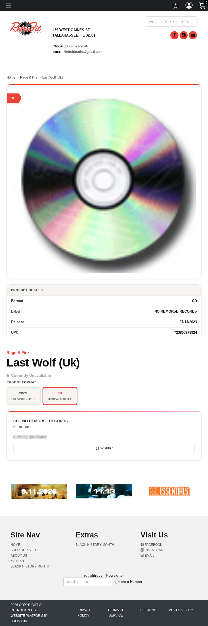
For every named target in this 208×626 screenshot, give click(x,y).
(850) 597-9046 (76, 46)
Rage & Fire (29, 77)
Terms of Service (116, 612)
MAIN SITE (19, 561)
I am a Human (130, 582)
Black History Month (30, 566)
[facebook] (174, 35)
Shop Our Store (25, 550)
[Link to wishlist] (176, 6)
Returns (148, 610)
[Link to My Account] (189, 6)
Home (10, 77)
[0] (203, 6)
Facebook (153, 545)
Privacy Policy (83, 612)
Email (149, 555)
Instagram (154, 550)
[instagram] (183, 35)
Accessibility (181, 610)
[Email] (192, 35)
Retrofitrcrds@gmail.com (83, 52)
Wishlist (106, 448)
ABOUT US (19, 555)
